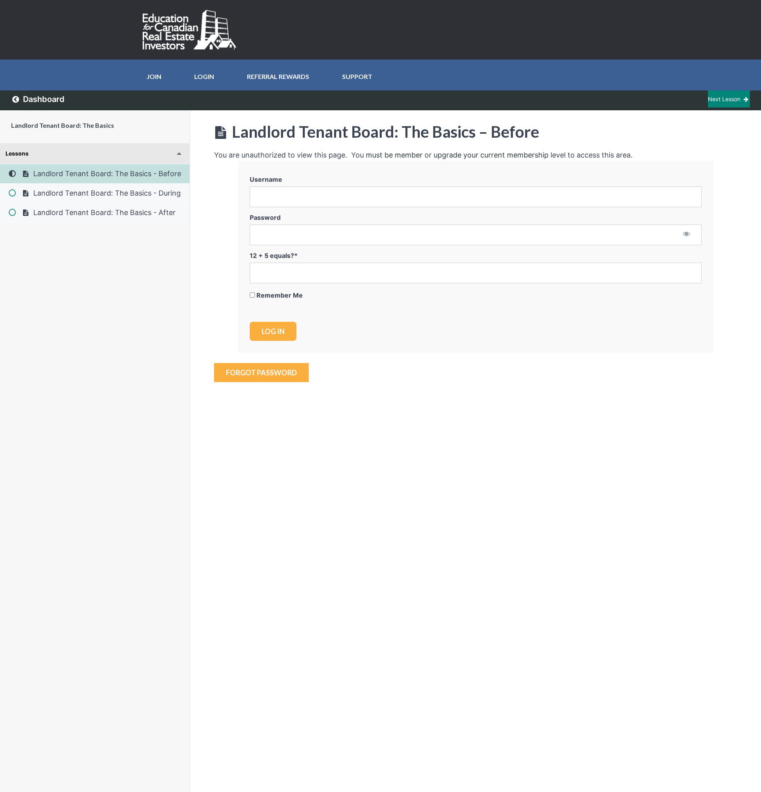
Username (266, 179)
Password (265, 217)
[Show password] (687, 234)
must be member (394, 155)
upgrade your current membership (491, 155)
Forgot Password (261, 372)
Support (357, 76)
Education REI (192, 30)
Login (204, 76)
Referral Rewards (278, 76)
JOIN (154, 76)
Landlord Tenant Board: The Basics (62, 125)
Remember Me (279, 295)
